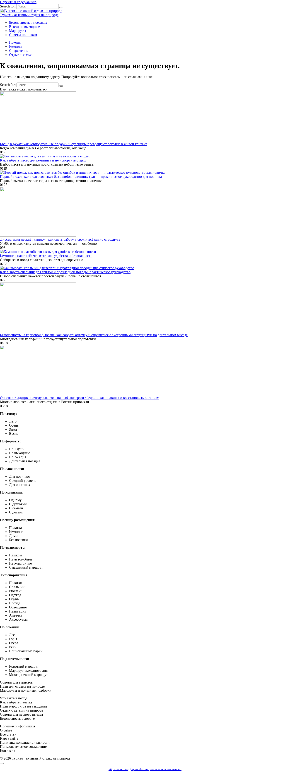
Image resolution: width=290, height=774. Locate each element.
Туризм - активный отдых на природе (29, 15)
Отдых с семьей (21, 55)
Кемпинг (16, 46)
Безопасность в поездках (28, 22)
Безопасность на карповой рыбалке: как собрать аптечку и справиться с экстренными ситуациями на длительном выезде (94, 335)
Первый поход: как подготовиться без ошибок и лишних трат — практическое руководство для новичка (81, 176)
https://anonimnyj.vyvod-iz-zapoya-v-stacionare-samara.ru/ (145, 769)
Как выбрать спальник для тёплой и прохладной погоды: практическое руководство (65, 272)
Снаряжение (18, 50)
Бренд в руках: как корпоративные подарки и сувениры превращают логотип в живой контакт (73, 144)
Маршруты (17, 31)
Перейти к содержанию (18, 2)
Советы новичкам (23, 35)
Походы (15, 42)
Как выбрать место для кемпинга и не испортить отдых (43, 160)
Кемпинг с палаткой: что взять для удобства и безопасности (46, 256)
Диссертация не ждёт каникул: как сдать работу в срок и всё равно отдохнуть (60, 239)
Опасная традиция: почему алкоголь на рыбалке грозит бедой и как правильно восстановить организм (79, 398)
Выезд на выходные (24, 26)
